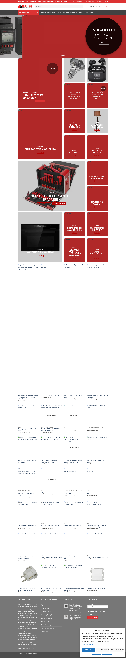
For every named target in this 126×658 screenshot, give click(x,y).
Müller (53, 12)
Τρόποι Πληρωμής (47, 621)
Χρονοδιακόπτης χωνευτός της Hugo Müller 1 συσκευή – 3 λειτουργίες (75, 607)
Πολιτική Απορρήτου (107, 654)
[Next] (121, 36)
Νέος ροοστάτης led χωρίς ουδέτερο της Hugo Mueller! (75, 617)
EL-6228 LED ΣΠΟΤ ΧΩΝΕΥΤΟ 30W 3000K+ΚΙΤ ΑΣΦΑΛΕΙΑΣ (50, 429)
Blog (73, 1)
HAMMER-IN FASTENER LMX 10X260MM (94, 492)
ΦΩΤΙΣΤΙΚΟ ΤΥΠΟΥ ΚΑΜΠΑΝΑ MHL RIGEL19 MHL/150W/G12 (73, 461)
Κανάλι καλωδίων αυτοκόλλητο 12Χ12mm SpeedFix (50, 526)
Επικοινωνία (99, 1)
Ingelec (81, 12)
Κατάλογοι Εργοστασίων (48, 628)
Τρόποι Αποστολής (47, 618)
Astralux (86, 12)
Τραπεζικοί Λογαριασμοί (48, 625)
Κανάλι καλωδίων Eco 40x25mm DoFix (51, 557)
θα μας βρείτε (79, 1)
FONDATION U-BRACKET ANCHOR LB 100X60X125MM (28, 461)
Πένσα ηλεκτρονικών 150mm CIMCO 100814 (28, 429)
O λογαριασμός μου (89, 1)
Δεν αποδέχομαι (103, 650)
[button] (122, 630)
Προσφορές (43, 12)
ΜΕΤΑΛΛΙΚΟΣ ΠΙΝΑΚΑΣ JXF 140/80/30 (97, 429)
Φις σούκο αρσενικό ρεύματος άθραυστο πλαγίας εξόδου (26, 589)
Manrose (72, 12)
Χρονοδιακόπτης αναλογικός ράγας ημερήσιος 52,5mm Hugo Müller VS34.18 (28, 397)
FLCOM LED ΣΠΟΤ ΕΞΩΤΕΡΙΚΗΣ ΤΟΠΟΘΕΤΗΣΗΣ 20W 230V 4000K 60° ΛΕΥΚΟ (28, 493)
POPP (67, 12)
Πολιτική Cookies (96, 654)
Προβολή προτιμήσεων (117, 650)
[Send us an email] (105, 1)
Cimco (49, 12)
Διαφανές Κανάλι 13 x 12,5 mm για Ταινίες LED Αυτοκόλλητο (96, 526)
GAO (58, 12)
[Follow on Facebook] (103, 1)
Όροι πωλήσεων (46, 611)
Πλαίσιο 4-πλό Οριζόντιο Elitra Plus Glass (73, 396)
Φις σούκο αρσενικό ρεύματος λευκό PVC (74, 557)
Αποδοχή (88, 650)
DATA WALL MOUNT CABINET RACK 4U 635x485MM (74, 492)
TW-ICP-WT (44, 492)
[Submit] (81, 6)
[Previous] (4, 36)
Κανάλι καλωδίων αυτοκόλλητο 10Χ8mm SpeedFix (72, 526)
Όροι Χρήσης (45, 608)
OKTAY (91, 12)
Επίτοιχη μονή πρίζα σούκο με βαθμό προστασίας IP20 (74, 589)
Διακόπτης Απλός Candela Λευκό (96, 588)
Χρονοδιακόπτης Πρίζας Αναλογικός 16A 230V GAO (51, 589)
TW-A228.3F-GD (68, 429)
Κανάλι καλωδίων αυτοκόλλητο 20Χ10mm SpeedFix (27, 526)
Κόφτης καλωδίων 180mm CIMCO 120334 (96, 461)
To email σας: (91, 604)
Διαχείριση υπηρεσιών (87, 644)
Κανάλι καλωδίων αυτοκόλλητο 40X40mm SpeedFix (27, 557)
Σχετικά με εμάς (46, 605)
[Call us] (107, 1)
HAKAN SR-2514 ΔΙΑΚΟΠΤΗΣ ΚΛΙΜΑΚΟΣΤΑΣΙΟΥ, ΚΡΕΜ (49, 461)
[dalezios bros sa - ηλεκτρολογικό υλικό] (25, 6)
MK (76, 12)
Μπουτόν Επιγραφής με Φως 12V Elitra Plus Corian (97, 396)
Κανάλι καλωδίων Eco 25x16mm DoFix (97, 557)
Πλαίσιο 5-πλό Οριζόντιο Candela (50, 396)
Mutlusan (62, 12)
